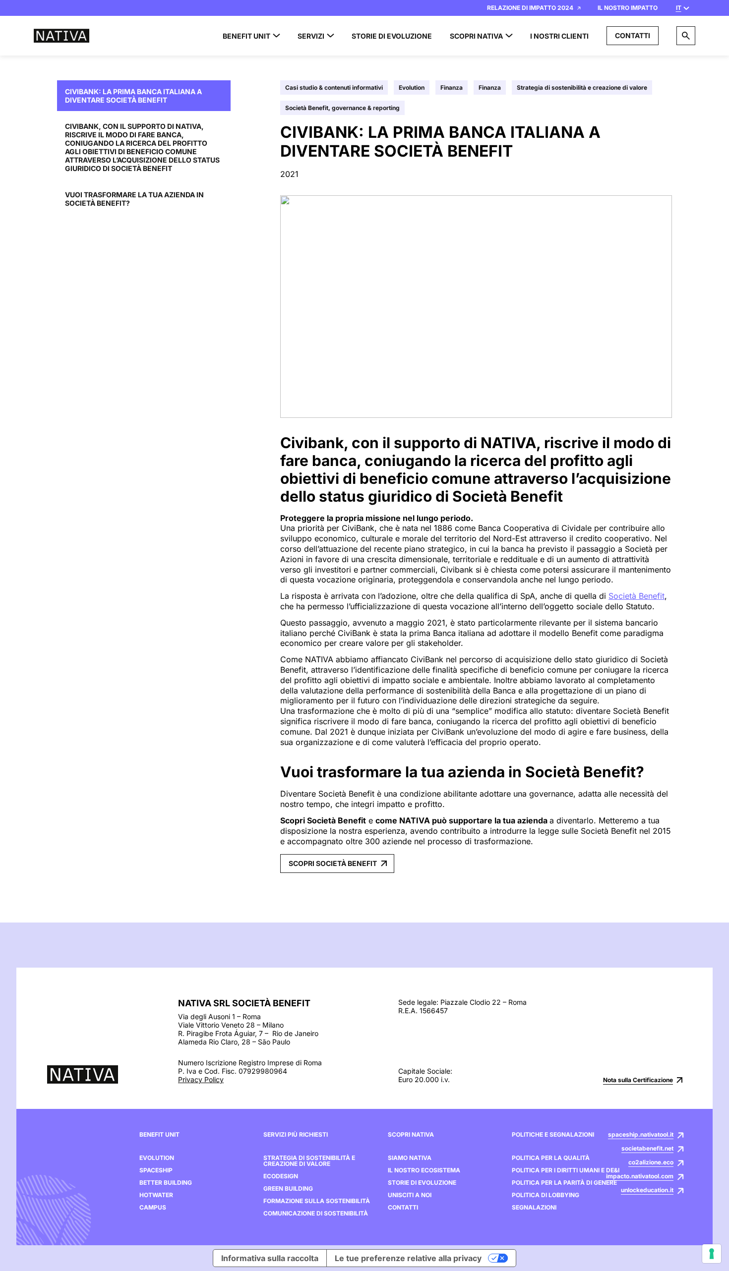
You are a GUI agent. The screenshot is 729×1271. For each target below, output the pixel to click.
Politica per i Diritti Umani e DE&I (565, 1170)
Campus (152, 1208)
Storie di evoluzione (422, 1183)
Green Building (288, 1189)
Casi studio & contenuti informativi (334, 87)
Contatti (632, 35)
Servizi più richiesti (295, 1135)
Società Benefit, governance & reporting (342, 108)
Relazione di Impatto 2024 (530, 7)
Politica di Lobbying (545, 1195)
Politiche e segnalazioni (553, 1135)
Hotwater (156, 1195)
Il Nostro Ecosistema (424, 1170)
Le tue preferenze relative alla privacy (408, 1258)
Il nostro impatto (628, 7)
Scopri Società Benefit (333, 863)
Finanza (451, 87)
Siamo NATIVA (409, 1158)
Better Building (165, 1183)
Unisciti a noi (409, 1195)
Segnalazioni (534, 1208)
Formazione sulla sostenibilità (316, 1201)
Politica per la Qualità (551, 1158)
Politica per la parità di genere (564, 1183)
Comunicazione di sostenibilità (315, 1213)
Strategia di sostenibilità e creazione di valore (582, 87)
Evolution (412, 87)
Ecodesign (280, 1176)
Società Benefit (636, 596)
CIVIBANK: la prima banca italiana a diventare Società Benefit (133, 95)
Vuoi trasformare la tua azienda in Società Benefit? (134, 198)
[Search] (685, 35)
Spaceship (156, 1170)
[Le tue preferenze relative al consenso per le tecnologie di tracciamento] (711, 1253)
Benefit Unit (159, 1135)
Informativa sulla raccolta (269, 1258)
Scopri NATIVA (411, 1135)
